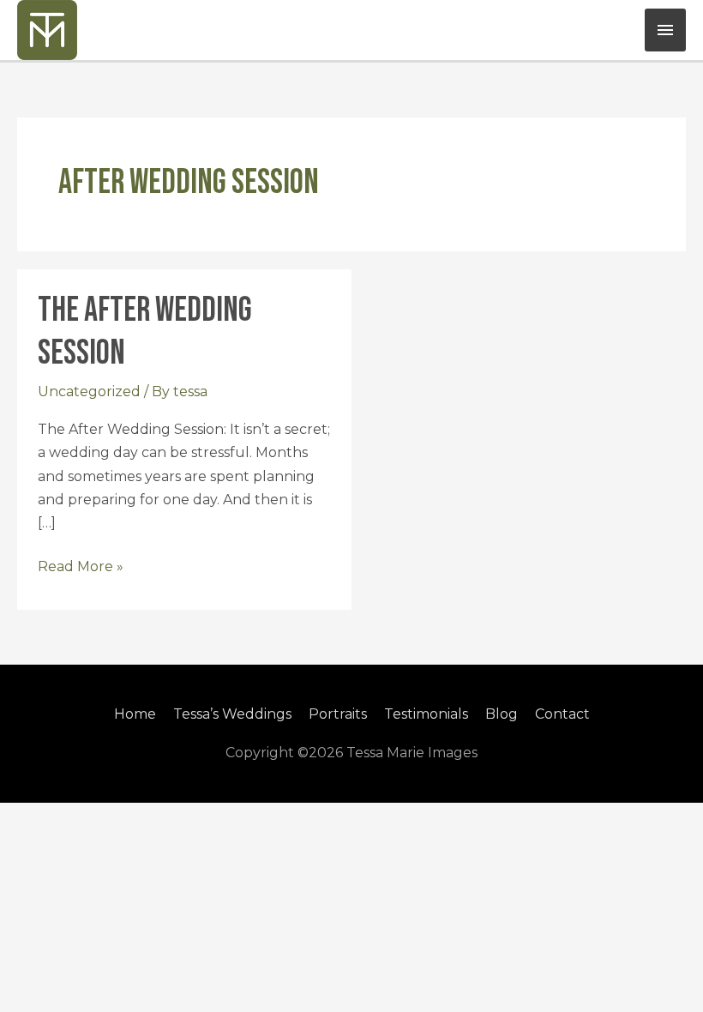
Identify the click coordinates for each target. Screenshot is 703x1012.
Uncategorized (89, 391)
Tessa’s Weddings (232, 714)
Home (135, 714)
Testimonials (426, 714)
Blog (501, 714)
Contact (562, 714)
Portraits (338, 714)
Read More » (80, 565)
